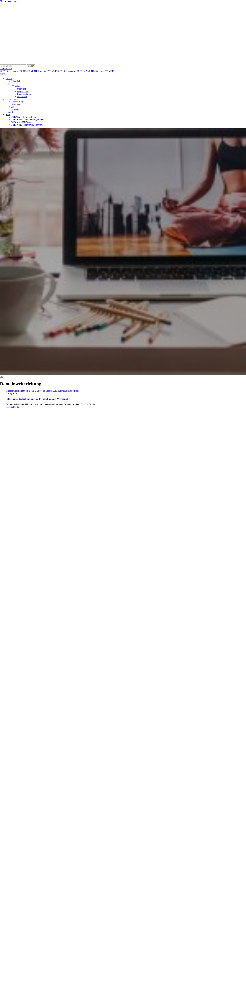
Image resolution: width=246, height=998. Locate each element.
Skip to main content (9, 1)
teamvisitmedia (12, 407)
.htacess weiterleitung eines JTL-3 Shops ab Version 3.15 (38, 398)
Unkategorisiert (71, 391)
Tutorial (61, 391)
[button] (6, 68)
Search (31, 66)
